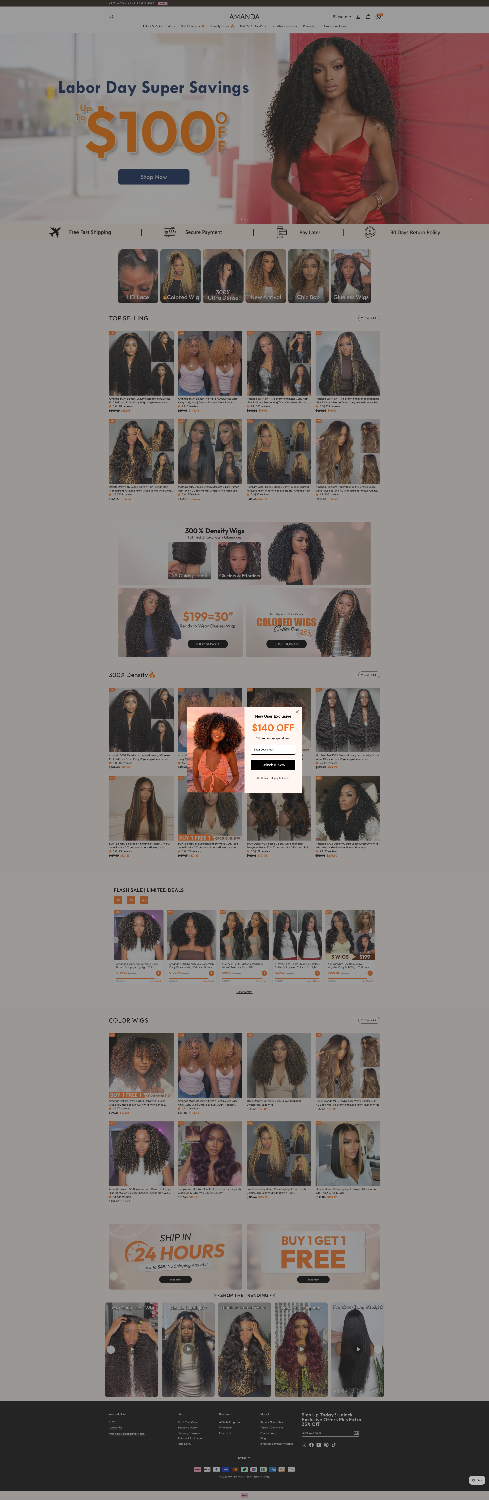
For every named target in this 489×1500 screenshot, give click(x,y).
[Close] (297, 712)
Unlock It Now (273, 765)
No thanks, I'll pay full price (273, 777)
